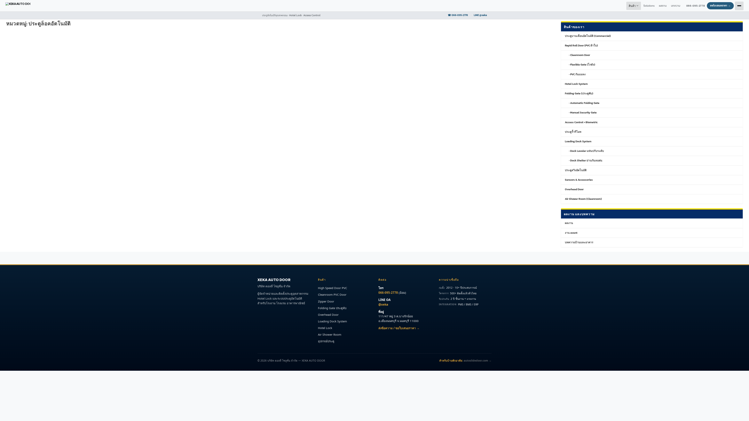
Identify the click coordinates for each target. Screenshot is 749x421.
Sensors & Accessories (579, 180)
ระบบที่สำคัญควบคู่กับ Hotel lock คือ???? (41, 125)
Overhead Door (574, 189)
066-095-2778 (695, 5)
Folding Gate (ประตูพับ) (579, 93)
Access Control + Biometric (581, 122)
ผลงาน (569, 223)
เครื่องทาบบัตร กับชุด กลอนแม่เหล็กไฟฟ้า (157, 125)
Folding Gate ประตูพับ (332, 308)
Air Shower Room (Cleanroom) (583, 199)
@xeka (383, 304)
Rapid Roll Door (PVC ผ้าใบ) (581, 45)
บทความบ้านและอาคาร (579, 242)
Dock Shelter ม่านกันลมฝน (586, 160)
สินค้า (632, 6)
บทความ (675, 6)
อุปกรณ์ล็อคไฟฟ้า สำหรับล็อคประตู (35, 165)
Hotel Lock (325, 328)
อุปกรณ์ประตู (326, 341)
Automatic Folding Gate (584, 103)
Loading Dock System (578, 141)
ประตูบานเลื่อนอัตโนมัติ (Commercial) (588, 36)
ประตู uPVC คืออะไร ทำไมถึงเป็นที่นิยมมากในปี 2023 (158, 39)
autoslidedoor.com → (478, 360)
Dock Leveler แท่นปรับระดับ (587, 151)
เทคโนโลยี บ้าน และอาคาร (85, 86)
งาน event (571, 233)
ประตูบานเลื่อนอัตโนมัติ (159, 46)
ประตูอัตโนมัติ (84, 46)
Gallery (272, 46)
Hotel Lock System (576, 84)
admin (18, 46)
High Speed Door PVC (332, 288)
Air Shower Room (329, 334)
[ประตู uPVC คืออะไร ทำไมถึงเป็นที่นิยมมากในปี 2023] (177, 31)
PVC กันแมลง (578, 74)
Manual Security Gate (583, 113)
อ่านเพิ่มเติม (19, 62)
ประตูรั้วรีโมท (573, 132)
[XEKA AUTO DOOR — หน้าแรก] (17, 5)
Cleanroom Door (580, 55)
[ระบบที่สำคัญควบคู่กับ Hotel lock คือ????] (64, 117)
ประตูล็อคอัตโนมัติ (47, 46)
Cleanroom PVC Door (332, 294)
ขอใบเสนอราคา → (720, 6)
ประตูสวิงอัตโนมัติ (66, 46)
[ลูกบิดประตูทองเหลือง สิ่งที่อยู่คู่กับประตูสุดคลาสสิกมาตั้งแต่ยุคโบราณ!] (60, 31)
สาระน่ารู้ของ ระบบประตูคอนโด (262, 80)
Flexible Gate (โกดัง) (582, 65)
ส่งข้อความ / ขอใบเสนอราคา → (399, 328)
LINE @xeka (480, 15)
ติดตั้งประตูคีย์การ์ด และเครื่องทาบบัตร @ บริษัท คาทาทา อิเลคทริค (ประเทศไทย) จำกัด (437, 39)
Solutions (649, 6)
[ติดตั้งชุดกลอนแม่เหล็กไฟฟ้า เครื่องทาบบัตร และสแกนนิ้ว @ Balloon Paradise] (305, 31)
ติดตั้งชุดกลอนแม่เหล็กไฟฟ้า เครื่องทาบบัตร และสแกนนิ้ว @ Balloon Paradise (300, 39)
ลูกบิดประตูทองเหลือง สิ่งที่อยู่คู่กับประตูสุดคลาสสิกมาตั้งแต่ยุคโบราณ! (60, 39)
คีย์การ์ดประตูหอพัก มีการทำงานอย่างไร (39, 80)
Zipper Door (326, 301)
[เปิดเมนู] (739, 6)
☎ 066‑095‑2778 (458, 15)
